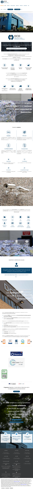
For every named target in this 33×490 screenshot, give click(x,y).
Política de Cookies (17, 481)
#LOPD (14, 475)
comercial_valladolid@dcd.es (6, 458)
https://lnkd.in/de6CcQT (5, 468)
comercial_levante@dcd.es (17, 453)
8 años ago (16, 470)
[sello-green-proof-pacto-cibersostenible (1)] (16, 358)
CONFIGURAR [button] (7, 488)
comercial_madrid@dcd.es (6, 453)
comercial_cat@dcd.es (27, 453)
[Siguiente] (31, 341)
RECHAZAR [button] (3, 488)
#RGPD (14, 473)
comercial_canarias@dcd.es (28, 458)
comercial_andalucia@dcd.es (17, 463)
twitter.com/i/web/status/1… (16, 469)
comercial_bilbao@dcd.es (17, 458)
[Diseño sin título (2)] (4, 369)
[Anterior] (1, 341)
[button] (21, 9)
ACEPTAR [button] (11, 488)
